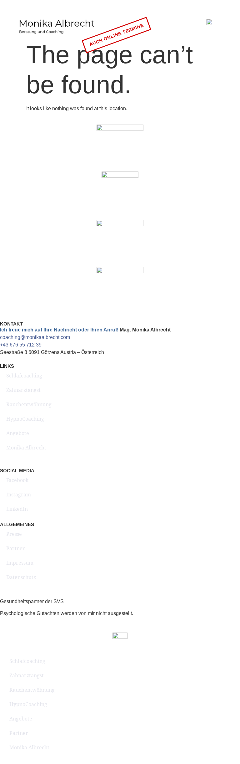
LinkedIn (17, 508)
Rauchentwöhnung (29, 404)
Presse (14, 534)
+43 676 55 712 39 (21, 344)
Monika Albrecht (26, 447)
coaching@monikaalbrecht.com (35, 337)
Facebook (17, 480)
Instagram (18, 494)
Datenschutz (21, 577)
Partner (15, 548)
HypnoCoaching (25, 418)
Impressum (19, 562)
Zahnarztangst (23, 390)
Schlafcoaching (24, 375)
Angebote (17, 433)
